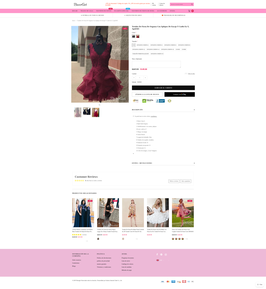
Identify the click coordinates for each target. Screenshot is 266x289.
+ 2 (136, 239)
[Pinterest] (161, 254)
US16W (178, 49)
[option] (92, 15)
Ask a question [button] (185, 181)
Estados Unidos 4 (156, 45)
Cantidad (134, 74)
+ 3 (86, 241)
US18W (184, 49)
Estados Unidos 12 (138, 49)
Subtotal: (134, 82)
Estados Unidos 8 (184, 45)
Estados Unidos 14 (153, 49)
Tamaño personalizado (140, 54)
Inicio (73, 20)
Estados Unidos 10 (157, 54)
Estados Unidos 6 (170, 45)
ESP (161, 260)
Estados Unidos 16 (167, 49)
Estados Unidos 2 (143, 45)
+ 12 (186, 239)
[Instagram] (166, 254)
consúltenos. (154, 116)
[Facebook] (157, 254)
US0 (133, 45)
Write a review (174, 181)
